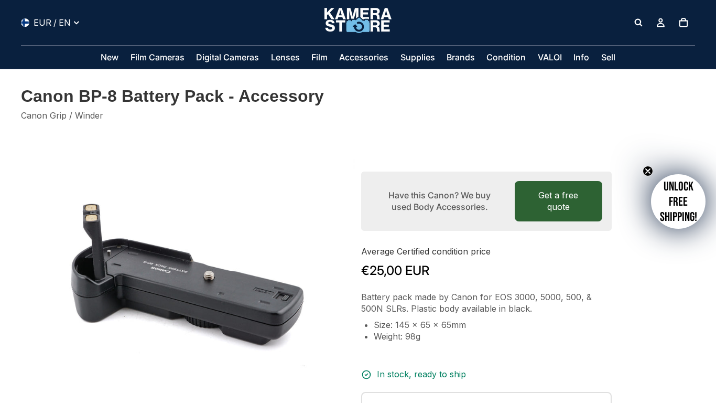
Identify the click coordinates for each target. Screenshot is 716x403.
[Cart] (683, 22)
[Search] (638, 22)
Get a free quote (558, 201)
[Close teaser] (648, 171)
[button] (678, 201)
